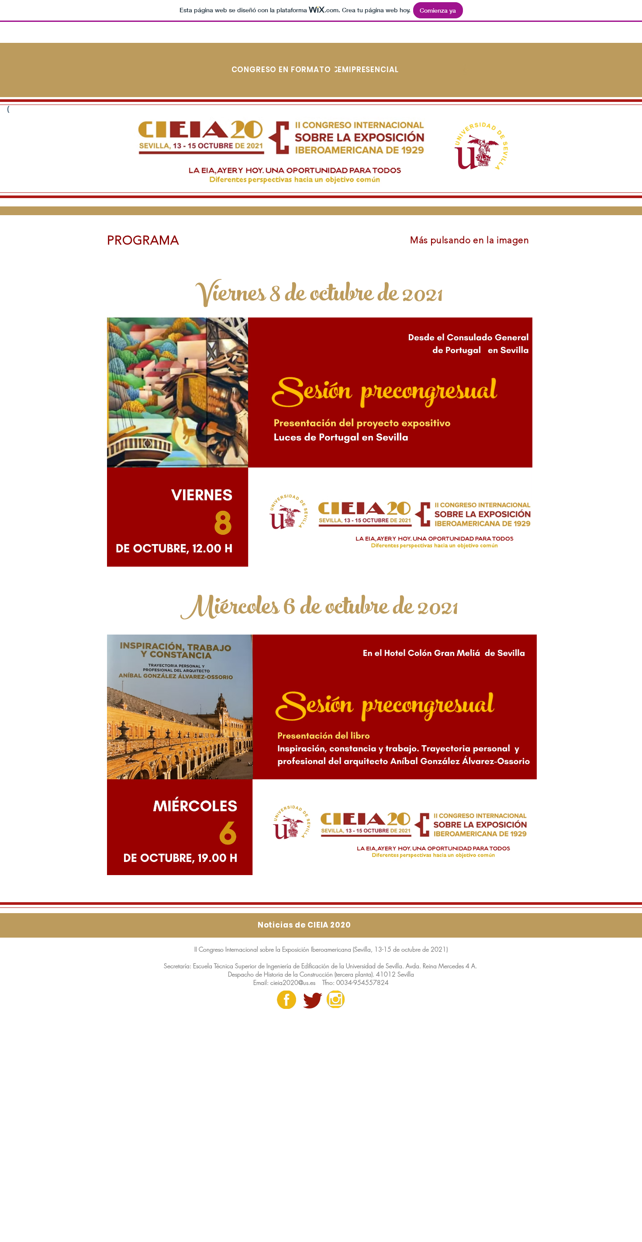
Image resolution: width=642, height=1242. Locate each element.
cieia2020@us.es (292, 982)
